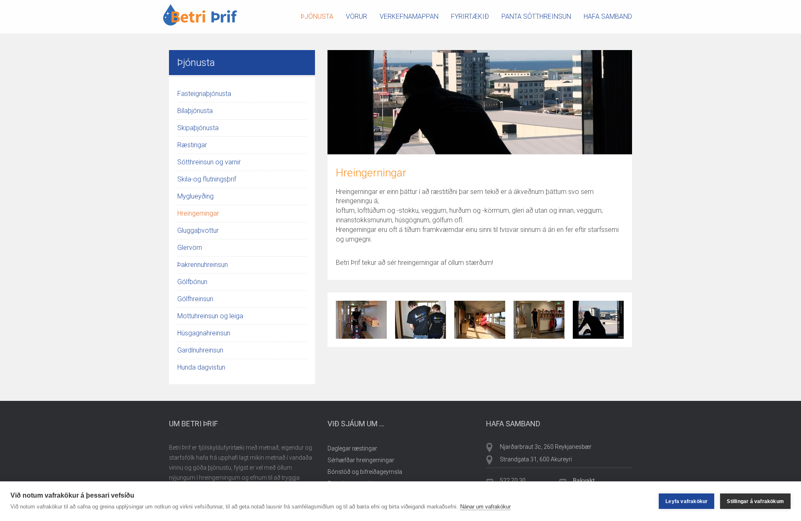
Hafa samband (608, 16)
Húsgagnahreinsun (203, 333)
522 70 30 (513, 480)
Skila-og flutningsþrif (206, 179)
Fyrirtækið (470, 16)
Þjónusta (317, 16)
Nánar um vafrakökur (485, 506)
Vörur (356, 16)
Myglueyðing (195, 196)
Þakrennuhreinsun (202, 265)
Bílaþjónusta (195, 111)
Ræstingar (192, 145)
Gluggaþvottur (198, 230)
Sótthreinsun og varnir (209, 162)
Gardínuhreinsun (200, 350)
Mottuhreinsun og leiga (210, 316)
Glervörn (189, 248)
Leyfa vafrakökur (686, 501)
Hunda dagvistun (201, 367)
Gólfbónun (192, 282)
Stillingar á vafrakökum (755, 501)
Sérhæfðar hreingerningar (360, 460)
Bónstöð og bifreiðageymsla (364, 471)
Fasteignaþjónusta (204, 94)
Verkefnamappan (409, 16)
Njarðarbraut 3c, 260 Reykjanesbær (546, 446)
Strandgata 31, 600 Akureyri (536, 459)
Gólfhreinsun (195, 299)
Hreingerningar (198, 213)
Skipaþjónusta (198, 128)
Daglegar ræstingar (352, 448)
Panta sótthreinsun (536, 16)
